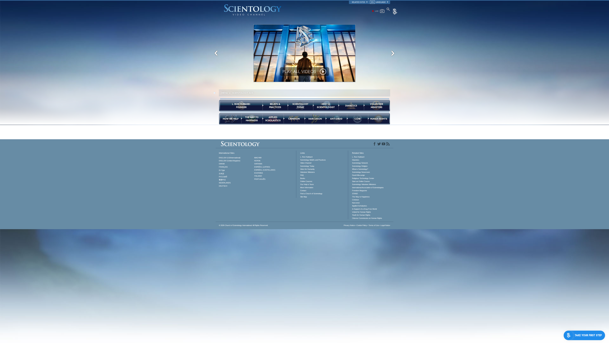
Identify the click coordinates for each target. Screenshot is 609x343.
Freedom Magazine (359, 191)
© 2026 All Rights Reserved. (243, 225)
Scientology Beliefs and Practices (313, 160)
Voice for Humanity (307, 169)
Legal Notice (385, 225)
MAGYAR (258, 158)
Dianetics (355, 160)
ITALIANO (258, 176)
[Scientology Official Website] (395, 11)
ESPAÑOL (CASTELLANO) (264, 170)
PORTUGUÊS (259, 179)
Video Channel (305, 163)
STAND (355, 194)
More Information (306, 187)
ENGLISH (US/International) (229, 158)
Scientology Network (360, 163)
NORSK (257, 161)
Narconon (356, 203)
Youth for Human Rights (361, 215)
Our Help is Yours (307, 184)
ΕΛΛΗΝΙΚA (258, 173)
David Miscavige (358, 175)
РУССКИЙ (223, 177)
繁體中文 (222, 180)
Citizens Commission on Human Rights (367, 218)
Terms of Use (374, 225)
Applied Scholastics (359, 206)
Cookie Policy (362, 225)
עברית (222, 170)
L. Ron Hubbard (306, 157)
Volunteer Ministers (307, 172)
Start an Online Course (361, 181)
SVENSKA (258, 164)
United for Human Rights (361, 212)
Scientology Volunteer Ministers (364, 184)
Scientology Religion (359, 166)
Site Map (303, 197)
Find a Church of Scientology (311, 194)
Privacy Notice (349, 225)
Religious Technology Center (363, 178)
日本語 (221, 174)
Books (302, 178)
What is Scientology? (360, 169)
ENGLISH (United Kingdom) (229, 161)
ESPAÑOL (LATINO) (262, 167)
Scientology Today (307, 166)
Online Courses (306, 181)
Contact (303, 191)
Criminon (355, 200)
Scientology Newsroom (361, 172)
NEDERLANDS (225, 183)
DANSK (222, 164)
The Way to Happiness (361, 197)
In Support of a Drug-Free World (364, 209)
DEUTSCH (223, 186)
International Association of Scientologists (368, 187)
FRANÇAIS (223, 167)
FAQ (302, 175)
